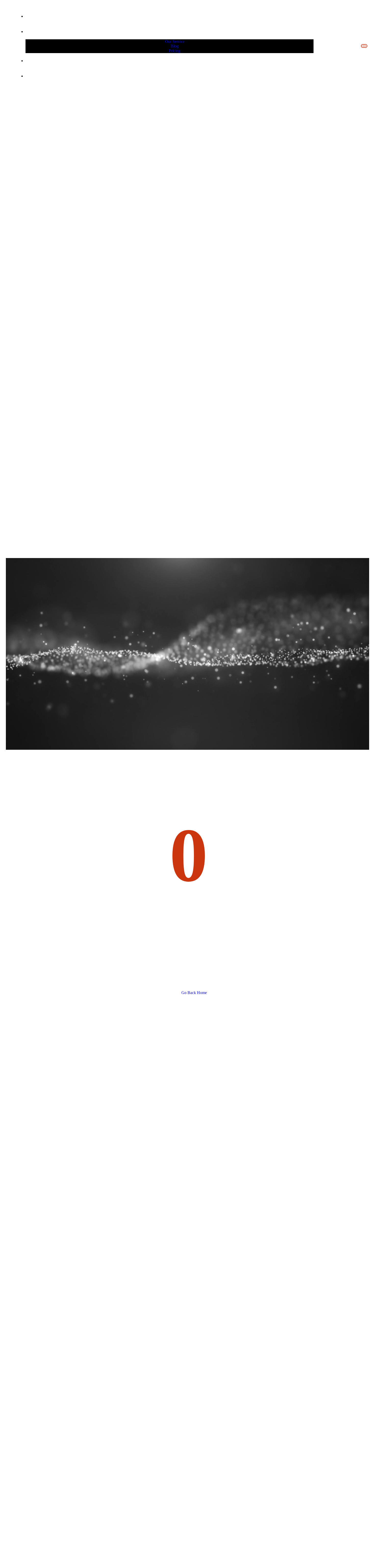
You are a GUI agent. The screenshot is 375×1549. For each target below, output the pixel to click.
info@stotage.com (332, 46)
